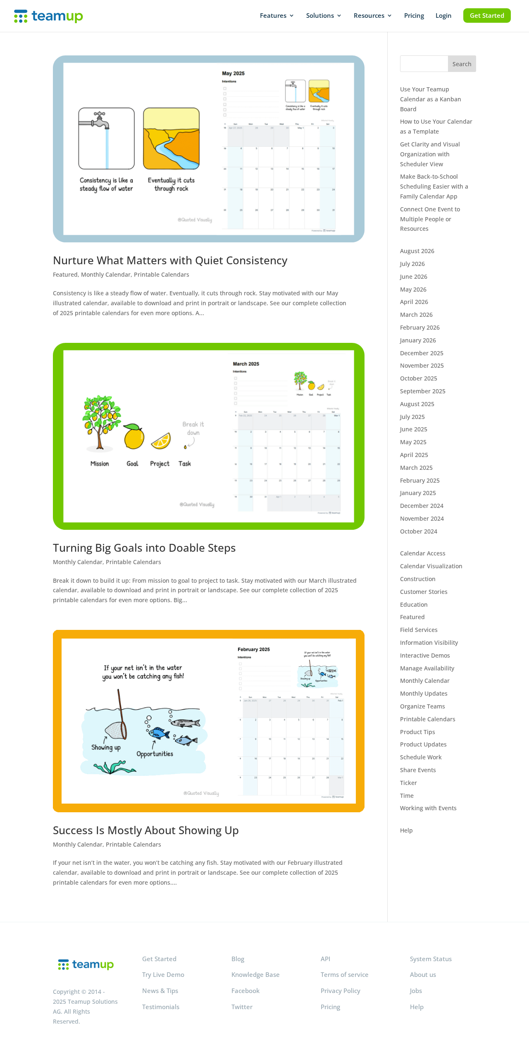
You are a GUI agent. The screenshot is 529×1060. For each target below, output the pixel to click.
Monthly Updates (424, 693)
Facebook (245, 990)
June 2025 (413, 429)
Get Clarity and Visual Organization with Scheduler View (430, 154)
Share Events (418, 770)
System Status (431, 959)
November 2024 (422, 518)
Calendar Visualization (431, 566)
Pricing (414, 15)
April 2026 (414, 302)
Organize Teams (422, 706)
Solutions (320, 15)
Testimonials (160, 1007)
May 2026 (413, 289)
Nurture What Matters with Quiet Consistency (170, 260)
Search (462, 64)
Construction (418, 579)
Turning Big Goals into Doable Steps (144, 547)
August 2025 (417, 404)
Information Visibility (429, 642)
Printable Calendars (161, 274)
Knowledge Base (255, 974)
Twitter (242, 1007)
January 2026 (418, 340)
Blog (237, 959)
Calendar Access (423, 553)
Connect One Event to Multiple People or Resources (430, 219)
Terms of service (345, 974)
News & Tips (160, 990)
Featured (65, 274)
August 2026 (417, 251)
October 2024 (418, 531)
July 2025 (412, 417)
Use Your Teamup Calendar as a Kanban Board (430, 99)
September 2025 (423, 391)
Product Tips (417, 732)
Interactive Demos (425, 655)
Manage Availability (427, 668)
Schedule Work (421, 757)
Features (273, 15)
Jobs (416, 990)
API (325, 959)
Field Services (419, 630)
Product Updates (423, 744)
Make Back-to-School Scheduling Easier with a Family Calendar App (434, 186)
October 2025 (418, 378)
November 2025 (422, 365)
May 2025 (413, 442)
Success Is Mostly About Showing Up (146, 830)
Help (406, 830)
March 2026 (416, 314)
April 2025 (414, 455)
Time (407, 795)
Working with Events (428, 808)
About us (423, 974)
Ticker (408, 783)
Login (444, 15)
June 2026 (413, 276)
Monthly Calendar (106, 274)
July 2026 (412, 264)
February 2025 (420, 480)
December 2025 (421, 353)
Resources (369, 15)
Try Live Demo (163, 974)
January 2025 (418, 493)
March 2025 (416, 467)
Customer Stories (424, 592)
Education (414, 604)
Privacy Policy (340, 990)
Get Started (487, 15)
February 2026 (420, 327)
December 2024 (421, 506)
